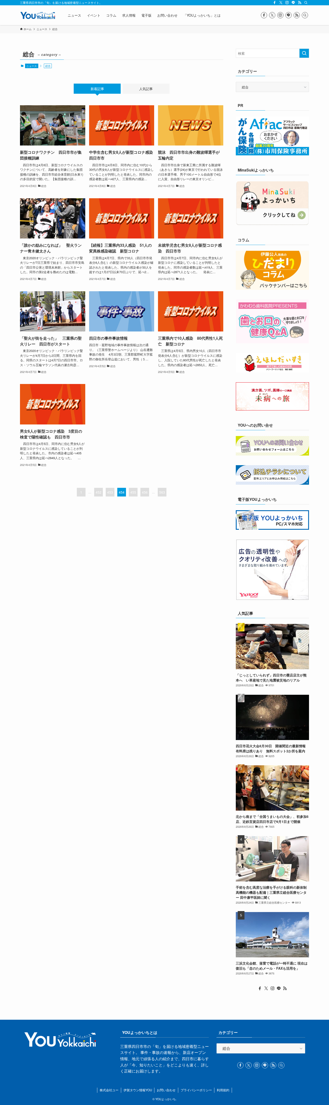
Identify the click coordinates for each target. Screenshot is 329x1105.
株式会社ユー (109, 1090)
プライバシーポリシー (196, 1090)
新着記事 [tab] (97, 88)
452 (98, 492)
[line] (293, 2)
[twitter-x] (281, 2)
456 (145, 492)
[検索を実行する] (304, 53)
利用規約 (223, 1090)
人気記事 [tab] (146, 88)
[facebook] (274, 2)
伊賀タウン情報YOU (138, 1090)
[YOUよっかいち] (37, 15)
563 (162, 492)
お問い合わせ (166, 1090)
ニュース (31, 66)
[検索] (306, 2)
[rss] (299, 2)
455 (133, 492)
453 (110, 492)
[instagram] (287, 2)
